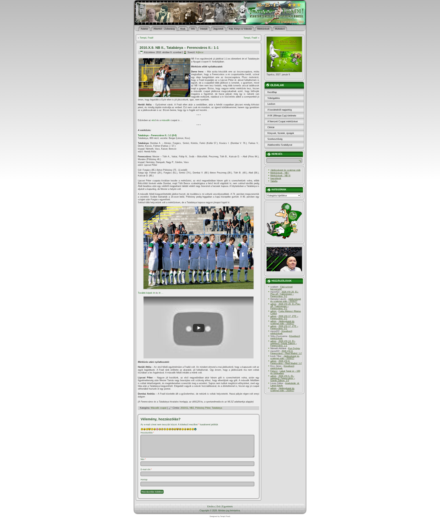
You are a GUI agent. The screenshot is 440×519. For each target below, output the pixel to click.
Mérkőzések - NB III (280, 175)
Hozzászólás (147, 432)
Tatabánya (217, 408)
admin (273, 304)
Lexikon (271, 104)
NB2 (192, 408)
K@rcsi (199, 52)
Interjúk (204, 29)
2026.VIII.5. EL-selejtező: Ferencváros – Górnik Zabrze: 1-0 (282, 378)
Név (143, 459)
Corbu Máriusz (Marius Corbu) (285, 312)
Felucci (274, 371)
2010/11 (184, 408)
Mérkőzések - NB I (279, 173)
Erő (218, 506)
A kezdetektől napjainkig (279, 109)
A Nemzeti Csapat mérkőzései (282, 121)
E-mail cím (146, 469)
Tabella (273, 181)
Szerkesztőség (274, 139)
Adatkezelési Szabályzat (279, 145)
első (154, 120)
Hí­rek (182, 29)
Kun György (294, 348)
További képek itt (146, 293)
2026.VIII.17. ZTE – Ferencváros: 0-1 (284, 317)
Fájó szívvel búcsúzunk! (281, 288)
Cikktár (270, 127)
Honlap (144, 479)
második (165, 120)
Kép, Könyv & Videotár (240, 29)
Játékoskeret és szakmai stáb (285, 170)
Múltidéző (280, 29)
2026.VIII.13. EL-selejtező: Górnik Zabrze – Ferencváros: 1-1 (283, 343)
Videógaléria (273, 98)
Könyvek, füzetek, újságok (280, 133)
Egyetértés (227, 506)
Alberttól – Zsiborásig (164, 29)
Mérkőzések (263, 29)
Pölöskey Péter (202, 408)
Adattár (144, 29)
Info (193, 29)
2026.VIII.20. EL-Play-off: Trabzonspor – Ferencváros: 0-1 (284, 294)
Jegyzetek (218, 29)
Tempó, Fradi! (146, 37)
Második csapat (159, 408)
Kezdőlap (272, 92)
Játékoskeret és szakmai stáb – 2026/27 (285, 300)
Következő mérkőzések (281, 332)
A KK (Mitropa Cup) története (281, 115)
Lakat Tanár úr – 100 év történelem (285, 372)
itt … (161, 293)
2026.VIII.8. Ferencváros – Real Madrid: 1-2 (286, 352)
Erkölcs (211, 506)
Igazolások (275, 178)
